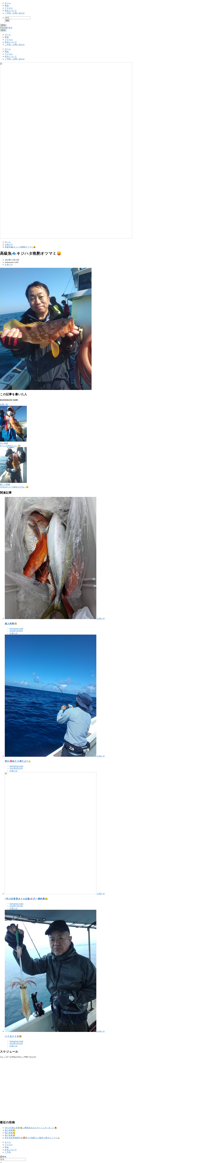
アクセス (9, 8)
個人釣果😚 (10, 1135)
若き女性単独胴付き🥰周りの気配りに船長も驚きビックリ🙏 (32, 1138)
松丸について (11, 11)
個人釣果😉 (10, 1130)
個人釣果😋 (10, 1133)
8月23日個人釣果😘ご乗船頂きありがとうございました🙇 (31, 1128)
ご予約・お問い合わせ (15, 13)
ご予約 (8, 1152)
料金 (7, 6)
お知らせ (9, 264)
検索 (7, 20)
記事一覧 (4, 404)
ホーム (8, 3)
